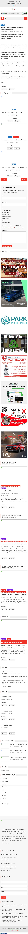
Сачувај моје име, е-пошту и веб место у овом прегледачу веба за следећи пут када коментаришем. (6, 216)
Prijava (19, 3)
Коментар (4, 230)
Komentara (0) (19, 31)
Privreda (16, 137)
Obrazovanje (5, 804)
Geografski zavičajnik (7, 686)
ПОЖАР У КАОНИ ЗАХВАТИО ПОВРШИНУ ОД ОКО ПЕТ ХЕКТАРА (13, 910)
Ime (1, 880)
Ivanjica (4, 784)
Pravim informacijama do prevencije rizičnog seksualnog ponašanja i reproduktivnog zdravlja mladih (13, 682)
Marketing (14, 3)
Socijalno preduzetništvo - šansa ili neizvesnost (12, 516)
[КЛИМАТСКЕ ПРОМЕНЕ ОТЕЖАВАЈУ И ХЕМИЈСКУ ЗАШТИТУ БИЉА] (14, 628)
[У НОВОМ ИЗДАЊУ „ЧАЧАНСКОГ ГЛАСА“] (5, 759)
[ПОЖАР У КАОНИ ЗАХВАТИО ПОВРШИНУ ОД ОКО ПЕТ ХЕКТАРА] (5, 752)
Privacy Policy (9, 228)
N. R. (23, 746)
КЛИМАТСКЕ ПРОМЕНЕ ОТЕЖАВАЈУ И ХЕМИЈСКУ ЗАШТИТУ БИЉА (12, 921)
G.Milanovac (5, 781)
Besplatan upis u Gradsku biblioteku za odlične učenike (14, 112)
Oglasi (4, 692)
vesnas (18, 170)
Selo (9, 639)
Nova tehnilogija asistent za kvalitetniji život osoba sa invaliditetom (14, 677)
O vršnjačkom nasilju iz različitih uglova (11, 674)
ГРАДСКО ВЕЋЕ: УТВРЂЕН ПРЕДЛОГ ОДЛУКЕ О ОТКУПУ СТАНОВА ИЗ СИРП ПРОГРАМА (14, 917)
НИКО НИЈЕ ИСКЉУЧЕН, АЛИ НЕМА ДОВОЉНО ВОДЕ (14, 905)
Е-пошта (4, 202)
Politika (4, 792)
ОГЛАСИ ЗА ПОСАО (7, 697)
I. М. (12, 31)
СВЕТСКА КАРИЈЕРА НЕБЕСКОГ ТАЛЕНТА (13, 595)
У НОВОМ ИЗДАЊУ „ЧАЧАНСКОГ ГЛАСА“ (12, 913)
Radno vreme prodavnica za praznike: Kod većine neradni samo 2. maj (5, 179)
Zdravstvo (4, 787)
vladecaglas (15, 493)
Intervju (3, 590)
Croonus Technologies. (14, 930)
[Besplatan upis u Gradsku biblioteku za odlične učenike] (14, 101)
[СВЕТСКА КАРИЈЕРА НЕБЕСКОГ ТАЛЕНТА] (14, 579)
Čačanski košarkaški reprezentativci (9, 463)
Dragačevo (4, 778)
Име (3, 196)
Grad (2, 24)
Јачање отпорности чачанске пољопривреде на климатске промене (11, 642)
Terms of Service (18, 228)
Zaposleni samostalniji (7, 671)
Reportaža (4, 801)
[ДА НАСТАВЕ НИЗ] (14, 475)
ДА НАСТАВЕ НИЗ (6, 491)
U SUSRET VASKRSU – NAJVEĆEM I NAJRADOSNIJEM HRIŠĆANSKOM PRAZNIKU (24, 179)
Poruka (2, 891)
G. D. (14, 648)
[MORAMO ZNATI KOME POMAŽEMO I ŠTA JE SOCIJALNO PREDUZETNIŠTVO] (14, 528)
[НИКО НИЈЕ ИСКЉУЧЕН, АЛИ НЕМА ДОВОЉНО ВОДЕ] (5, 746)
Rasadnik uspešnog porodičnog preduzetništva (13, 567)
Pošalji (3, 897)
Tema (2, 887)
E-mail (2, 883)
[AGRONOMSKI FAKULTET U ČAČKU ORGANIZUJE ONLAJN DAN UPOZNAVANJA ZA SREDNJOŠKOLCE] (14, 156)
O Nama (8, 3)
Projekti (3, 488)
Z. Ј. (18, 142)
